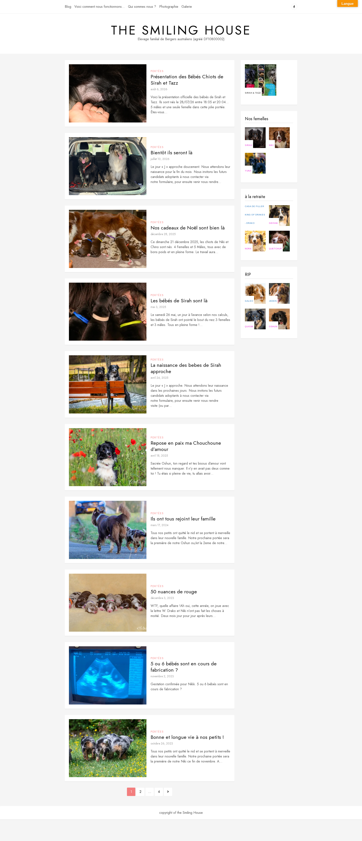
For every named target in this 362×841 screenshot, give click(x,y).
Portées (157, 71)
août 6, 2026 (159, 89)
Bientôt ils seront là (171, 152)
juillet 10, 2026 (160, 159)
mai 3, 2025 (158, 307)
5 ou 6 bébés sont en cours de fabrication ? (184, 667)
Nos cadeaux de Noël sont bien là (188, 228)
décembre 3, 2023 (162, 598)
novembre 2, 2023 (162, 676)
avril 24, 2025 (159, 378)
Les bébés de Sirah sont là (179, 301)
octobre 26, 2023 (162, 743)
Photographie (168, 6)
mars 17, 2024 (159, 525)
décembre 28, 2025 (163, 234)
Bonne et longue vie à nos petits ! (187, 737)
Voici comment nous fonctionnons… (99, 6)
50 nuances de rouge (174, 592)
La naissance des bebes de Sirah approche (186, 368)
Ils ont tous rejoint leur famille (183, 519)
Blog (68, 6)
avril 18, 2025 (159, 455)
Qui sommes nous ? (142, 6)
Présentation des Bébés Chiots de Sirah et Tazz (187, 79)
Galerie (186, 6)
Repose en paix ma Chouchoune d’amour (186, 446)
